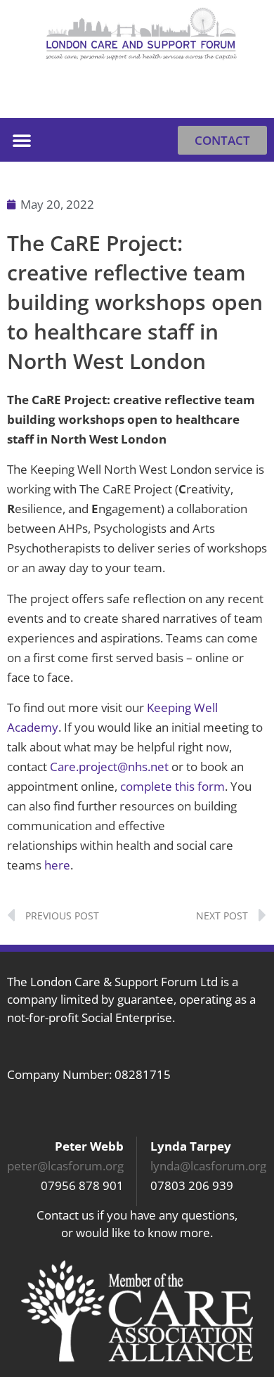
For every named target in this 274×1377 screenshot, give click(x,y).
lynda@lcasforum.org (208, 1166)
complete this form (172, 786)
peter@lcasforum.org (65, 1166)
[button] (249, 96)
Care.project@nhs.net (109, 766)
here (57, 865)
